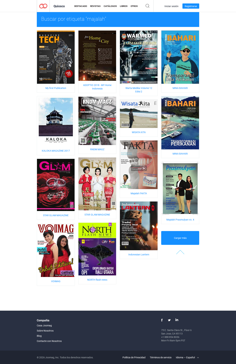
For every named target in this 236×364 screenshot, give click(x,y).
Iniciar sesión (171, 6)
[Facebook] (161, 320)
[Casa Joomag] (43, 5)
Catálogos (110, 6)
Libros (124, 6)
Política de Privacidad (133, 357)
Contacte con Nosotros (49, 341)
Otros (134, 6)
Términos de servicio (161, 357)
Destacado (80, 6)
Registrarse (191, 6)
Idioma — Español (185, 357)
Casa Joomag (44, 325)
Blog (39, 335)
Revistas (95, 6)
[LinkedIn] (176, 320)
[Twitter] (169, 320)
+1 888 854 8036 (170, 337)
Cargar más (180, 238)
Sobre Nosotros (45, 330)
